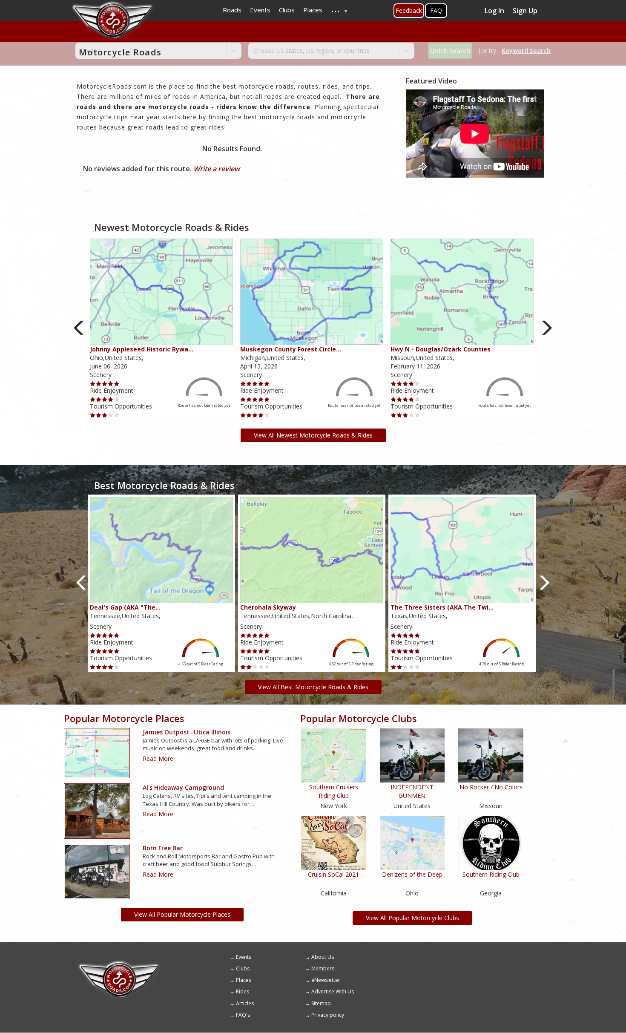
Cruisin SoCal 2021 (333, 874)
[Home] (119, 963)
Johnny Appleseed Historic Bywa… (141, 349)
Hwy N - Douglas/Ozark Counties (441, 349)
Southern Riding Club (491, 874)
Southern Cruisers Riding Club (333, 791)
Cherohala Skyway (268, 607)
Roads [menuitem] (232, 10)
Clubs (243, 968)
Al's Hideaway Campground (183, 787)
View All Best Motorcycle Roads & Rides (313, 687)
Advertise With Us (332, 991)
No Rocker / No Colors (491, 787)
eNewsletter (325, 980)
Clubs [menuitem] (287, 10)
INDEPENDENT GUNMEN (412, 791)
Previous (79, 327)
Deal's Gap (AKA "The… (125, 607)
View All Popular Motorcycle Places (182, 914)
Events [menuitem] (260, 10)
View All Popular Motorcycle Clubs (412, 918)
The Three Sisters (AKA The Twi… (442, 607)
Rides (242, 991)
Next (547, 327)
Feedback (409, 10)
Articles (245, 1003)
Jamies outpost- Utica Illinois (186, 732)
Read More (158, 758)
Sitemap (321, 1003)
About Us (322, 957)
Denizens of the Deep (412, 874)
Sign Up (525, 10)
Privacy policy (327, 1015)
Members (322, 968)
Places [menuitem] (312, 10)
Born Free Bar (163, 848)
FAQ (436, 10)
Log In (494, 10)
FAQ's (243, 1015)
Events (243, 957)
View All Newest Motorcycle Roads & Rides (313, 435)
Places (243, 980)
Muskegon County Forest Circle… (290, 349)
